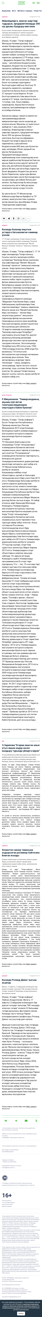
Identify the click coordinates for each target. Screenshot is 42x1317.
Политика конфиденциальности (11, 1296)
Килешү (21, 1313)
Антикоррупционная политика (11, 1284)
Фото (14, 11)
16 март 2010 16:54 (34, 16)
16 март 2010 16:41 (34, 395)
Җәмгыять (5, 16)
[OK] (36, 1121)
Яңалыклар (6, 11)
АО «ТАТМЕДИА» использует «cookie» (13, 1288)
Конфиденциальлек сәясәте (11, 1308)
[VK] (6, 1120)
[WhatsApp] (19, 218)
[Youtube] (26, 1121)
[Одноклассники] (14, 218)
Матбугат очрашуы (24, 11)
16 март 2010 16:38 (34, 741)
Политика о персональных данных (12, 1281)
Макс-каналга (31, 209)
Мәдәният (4, 225)
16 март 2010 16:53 (34, 225)
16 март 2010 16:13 (34, 976)
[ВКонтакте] (4, 218)
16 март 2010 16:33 (34, 845)
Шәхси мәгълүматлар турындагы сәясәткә (23, 1306)
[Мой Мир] (23, 218)
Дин (3, 741)
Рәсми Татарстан (7, 395)
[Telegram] (9, 218)
